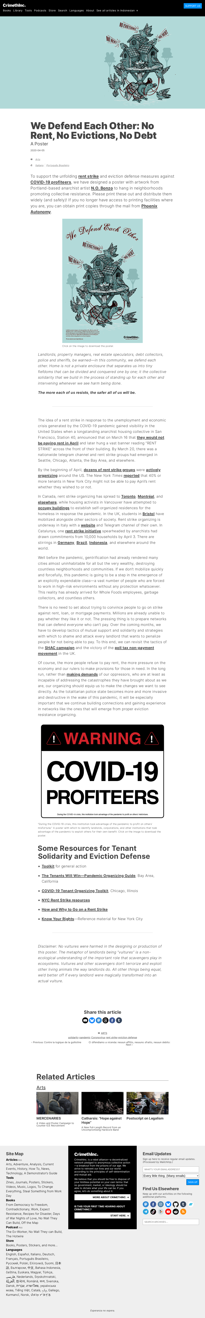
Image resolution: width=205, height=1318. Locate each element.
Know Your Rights (58, 919)
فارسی (10, 1277)
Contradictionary (17, 1209)
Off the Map (29, 1223)
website (88, 525)
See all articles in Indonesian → (117, 10)
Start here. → (119, 1215)
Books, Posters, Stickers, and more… (32, 1245)
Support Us (192, 5)
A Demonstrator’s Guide (40, 1173)
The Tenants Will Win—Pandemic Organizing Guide (88, 875)
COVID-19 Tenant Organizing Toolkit (75, 891)
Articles (12, 1160)
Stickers (47, 1182)
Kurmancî (12, 1295)
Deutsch (48, 1254)
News (45, 1169)
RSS (20, 1160)
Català (35, 1290)
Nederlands (25, 1277)
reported (132, 475)
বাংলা (42, 1281)
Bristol (149, 514)
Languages (76, 10)
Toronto (128, 496)
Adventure (20, 1164)
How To (34, 1169)
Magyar (36, 1272)
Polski (24, 1263)
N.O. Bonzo (102, 188)
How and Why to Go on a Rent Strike (75, 909)
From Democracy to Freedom (26, 1205)
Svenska (52, 1281)
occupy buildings (53, 508)
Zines (10, 1182)
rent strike (88, 176)
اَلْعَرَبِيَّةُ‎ (10, 1281)
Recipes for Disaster (37, 1214)
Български (18, 1268)
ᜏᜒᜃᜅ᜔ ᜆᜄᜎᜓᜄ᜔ (41, 1295)
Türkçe (47, 1272)
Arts (37, 159)
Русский (12, 1263)
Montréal (146, 496)
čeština (11, 1272)
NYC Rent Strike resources (66, 900)
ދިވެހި (44, 1290)
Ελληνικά (36, 1263)
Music (21, 1187)
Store (52, 10)
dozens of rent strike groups (109, 470)
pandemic (84, 1037)
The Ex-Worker (16, 1232)
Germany (66, 542)
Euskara (23, 1272)
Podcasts (40, 10)
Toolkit (48, 866)
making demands (82, 674)
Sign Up (192, 1182)
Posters (34, 1182)
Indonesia (98, 542)
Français (12, 1259)
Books (7, 10)
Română (32, 1281)
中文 (31, 1268)
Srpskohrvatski (45, 1277)
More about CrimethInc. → (111, 1197)
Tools (28, 10)
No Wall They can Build (45, 1232)
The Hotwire (15, 1236)
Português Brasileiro (57, 165)
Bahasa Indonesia (47, 1268)
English (11, 1254)
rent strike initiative (83, 531)
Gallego (53, 1290)
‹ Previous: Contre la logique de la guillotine (56, 1042)
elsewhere (47, 502)
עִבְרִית (20, 1286)
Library (18, 10)
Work (34, 1209)
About (90, 10)
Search (62, 10)
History (22, 1169)
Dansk (10, 1286)
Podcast (12, 1227)
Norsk (25, 1295)
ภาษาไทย (32, 1286)
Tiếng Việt (22, 1290)
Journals (21, 1182)
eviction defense (127, 1037)
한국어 (20, 1281)
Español (23, 1254)
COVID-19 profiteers (50, 182)
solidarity (73, 1037)
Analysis (35, 1164)
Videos (11, 1187)
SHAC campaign (59, 648)
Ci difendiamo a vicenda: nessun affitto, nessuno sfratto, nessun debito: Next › (129, 1043)
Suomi (49, 1263)
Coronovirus (98, 1037)
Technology (14, 1173)
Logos (31, 1187)
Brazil (82, 542)
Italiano (39, 165)
